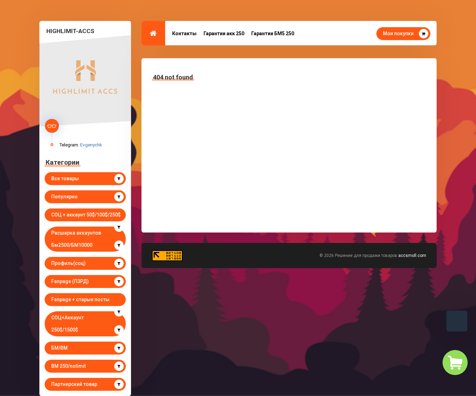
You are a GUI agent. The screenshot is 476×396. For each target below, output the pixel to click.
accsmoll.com (412, 255)
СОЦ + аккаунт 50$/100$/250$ (86, 215)
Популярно (64, 196)
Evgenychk (91, 144)
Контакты (184, 33)
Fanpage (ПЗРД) (70, 281)
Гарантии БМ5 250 (272, 33)
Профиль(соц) (68, 263)
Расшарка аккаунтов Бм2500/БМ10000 (76, 239)
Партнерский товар (74, 384)
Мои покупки (398, 33)
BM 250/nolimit (68, 366)
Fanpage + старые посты (80, 299)
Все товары (65, 178)
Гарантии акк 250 (224, 33)
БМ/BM (59, 348)
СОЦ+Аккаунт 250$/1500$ (67, 324)
